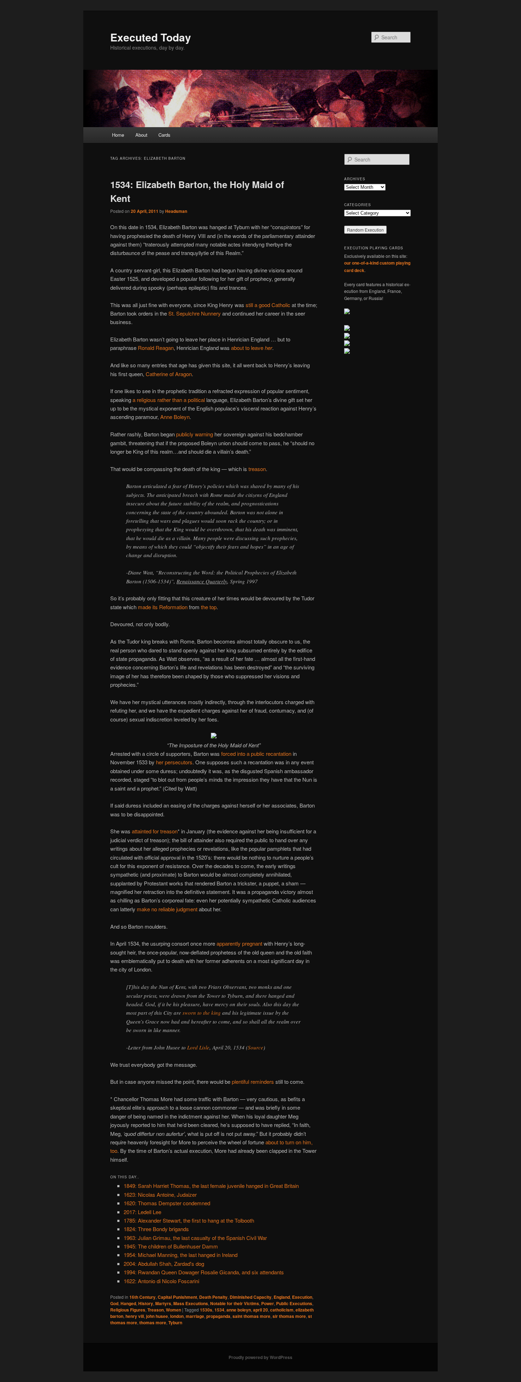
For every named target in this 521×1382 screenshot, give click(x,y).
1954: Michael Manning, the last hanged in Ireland (180, 1254)
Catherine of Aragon (169, 374)
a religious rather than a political (169, 399)
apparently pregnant (239, 943)
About (141, 134)
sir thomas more (289, 1316)
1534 (219, 1310)
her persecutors (174, 762)
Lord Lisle (198, 1047)
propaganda (218, 1316)
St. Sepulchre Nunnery (194, 313)
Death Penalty (213, 1297)
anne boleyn (238, 1310)
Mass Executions (190, 1303)
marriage (195, 1316)
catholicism (281, 1310)
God (114, 1303)
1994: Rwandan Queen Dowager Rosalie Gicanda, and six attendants (204, 1272)
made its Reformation (162, 607)
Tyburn (175, 1322)
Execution (302, 1297)
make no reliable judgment (167, 909)
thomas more (152, 1322)
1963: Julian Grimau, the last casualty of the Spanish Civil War (195, 1237)
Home (118, 134)
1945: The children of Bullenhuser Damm (171, 1246)
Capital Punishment (177, 1297)
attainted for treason (155, 831)
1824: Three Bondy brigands (156, 1229)
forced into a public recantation (256, 753)
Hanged (128, 1303)
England (282, 1297)
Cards (164, 134)
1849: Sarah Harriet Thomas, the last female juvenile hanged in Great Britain (211, 1185)
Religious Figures (127, 1310)
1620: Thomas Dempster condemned (167, 1203)
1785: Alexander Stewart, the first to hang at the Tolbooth (189, 1220)
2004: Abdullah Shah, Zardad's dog (164, 1263)
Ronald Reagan (156, 347)
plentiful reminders (253, 1081)
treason (257, 468)
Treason (155, 1310)
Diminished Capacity (250, 1297)
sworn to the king (202, 1012)
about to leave (251, 347)
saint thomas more (251, 1316)
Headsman (176, 211)
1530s (206, 1310)
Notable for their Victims (234, 1303)
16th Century (142, 1297)
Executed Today (150, 37)
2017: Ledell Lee (142, 1212)
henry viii (134, 1316)
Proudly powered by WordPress (260, 1357)
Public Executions (294, 1303)
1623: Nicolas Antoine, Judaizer (160, 1194)
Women (173, 1310)
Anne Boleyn (175, 416)
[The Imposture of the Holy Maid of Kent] (214, 736)
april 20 (260, 1310)
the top (209, 607)
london (177, 1316)
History (145, 1303)
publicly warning (194, 434)
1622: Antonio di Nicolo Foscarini (161, 1281)
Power (267, 1303)
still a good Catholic (268, 304)
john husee (157, 1316)
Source (255, 1047)
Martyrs (163, 1303)
